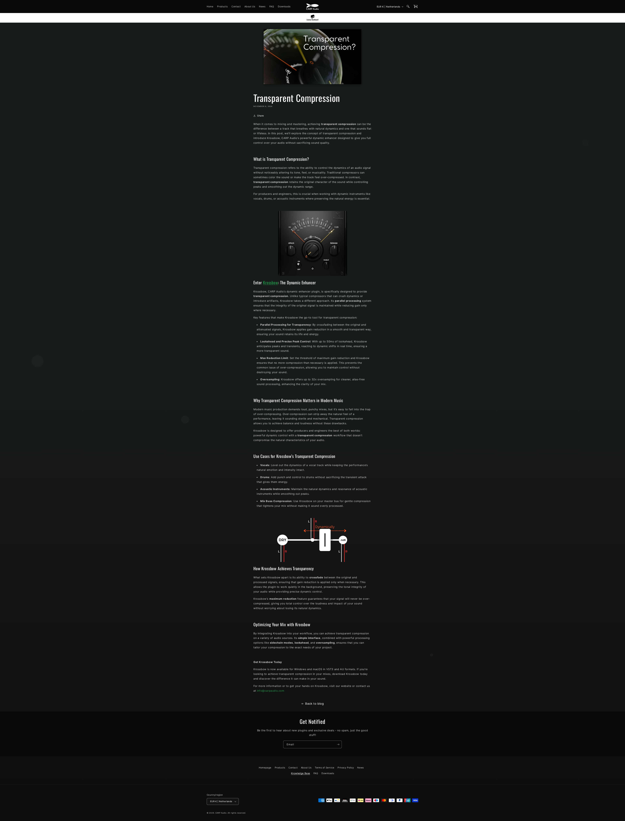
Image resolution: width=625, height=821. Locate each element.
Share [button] (260, 115)
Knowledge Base (300, 773)
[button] (408, 6)
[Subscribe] (338, 744)
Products (280, 767)
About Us (306, 767)
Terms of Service (324, 767)
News (360, 767)
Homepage (265, 767)
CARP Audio (221, 813)
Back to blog (314, 703)
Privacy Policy (346, 767)
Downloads (327, 773)
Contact (293, 767)
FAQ (315, 773)
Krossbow (270, 282)
